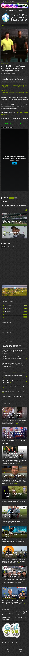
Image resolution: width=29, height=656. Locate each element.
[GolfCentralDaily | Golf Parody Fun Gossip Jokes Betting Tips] (14, 8)
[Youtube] (8, 1)
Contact (20, 649)
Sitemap (20, 651)
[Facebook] (1, 1)
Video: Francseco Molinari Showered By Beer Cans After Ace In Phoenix (13, 222)
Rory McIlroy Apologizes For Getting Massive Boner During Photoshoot (13, 514)
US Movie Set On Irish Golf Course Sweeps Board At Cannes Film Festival (14, 554)
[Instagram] (6, 1)
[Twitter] (3, 1)
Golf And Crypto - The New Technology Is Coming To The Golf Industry (14, 534)
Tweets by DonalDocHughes (7, 335)
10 (4, 593)
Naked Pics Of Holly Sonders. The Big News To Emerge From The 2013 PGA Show (14, 415)
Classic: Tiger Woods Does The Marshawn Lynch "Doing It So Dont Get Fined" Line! (13, 234)
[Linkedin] (10, 1)
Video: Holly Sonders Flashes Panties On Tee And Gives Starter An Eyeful (14, 495)
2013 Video (6, 63)
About (8, 651)
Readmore (16, 423)
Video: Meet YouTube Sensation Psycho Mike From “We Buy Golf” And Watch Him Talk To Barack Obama (14, 86)
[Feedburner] (13, 1)
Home (2, 63)
